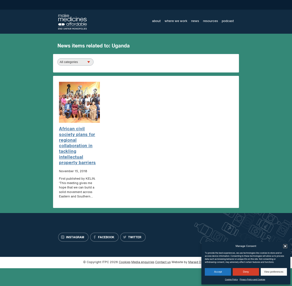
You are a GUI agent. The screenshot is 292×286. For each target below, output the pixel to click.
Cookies (124, 262)
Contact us (163, 262)
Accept (218, 271)
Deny (246, 271)
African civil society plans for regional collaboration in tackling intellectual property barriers (77, 146)
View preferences (273, 271)
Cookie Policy (231, 280)
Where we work (176, 21)
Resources (210, 21)
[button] (285, 246)
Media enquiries (142, 262)
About (156, 21)
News (195, 21)
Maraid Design (198, 262)
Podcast (228, 21)
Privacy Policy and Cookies (252, 280)
